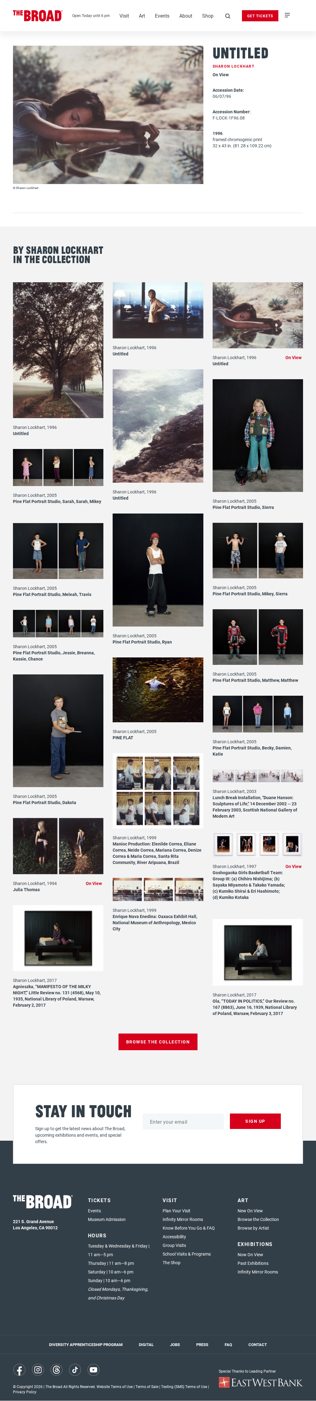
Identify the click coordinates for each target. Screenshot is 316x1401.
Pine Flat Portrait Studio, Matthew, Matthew (255, 680)
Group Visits (174, 1245)
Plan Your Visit (176, 1211)
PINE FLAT (123, 737)
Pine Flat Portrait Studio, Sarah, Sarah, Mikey (57, 501)
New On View (250, 1211)
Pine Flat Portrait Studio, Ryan (142, 642)
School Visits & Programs (187, 1254)
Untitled (21, 433)
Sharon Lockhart (234, 66)
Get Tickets (260, 15)
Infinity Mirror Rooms (183, 1219)
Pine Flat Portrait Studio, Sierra (243, 507)
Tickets (99, 1200)
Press (202, 1344)
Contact (257, 1344)
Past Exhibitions (253, 1263)
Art (142, 15)
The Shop (172, 1262)
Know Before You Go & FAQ (189, 1228)
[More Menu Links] (287, 15)
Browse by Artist (253, 1228)
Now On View (250, 1254)
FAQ (228, 1344)
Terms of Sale (146, 1386)
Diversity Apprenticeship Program (86, 1344)
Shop (208, 15)
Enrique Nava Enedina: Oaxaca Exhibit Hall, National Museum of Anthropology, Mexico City (155, 922)
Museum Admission (107, 1219)
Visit (124, 15)
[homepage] (38, 16)
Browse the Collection (258, 1219)
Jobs (175, 1344)
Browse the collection (158, 1042)
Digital (146, 1344)
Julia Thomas (26, 889)
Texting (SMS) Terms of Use (184, 1386)
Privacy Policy (24, 1391)
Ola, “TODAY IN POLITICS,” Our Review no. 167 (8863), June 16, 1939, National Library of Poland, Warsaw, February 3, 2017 (255, 1007)
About (185, 15)
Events (162, 15)
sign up (255, 1121)
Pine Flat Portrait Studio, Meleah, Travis (52, 594)
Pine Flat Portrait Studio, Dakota (44, 802)
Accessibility (174, 1237)
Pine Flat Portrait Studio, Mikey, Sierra (250, 594)
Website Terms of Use (115, 1386)
